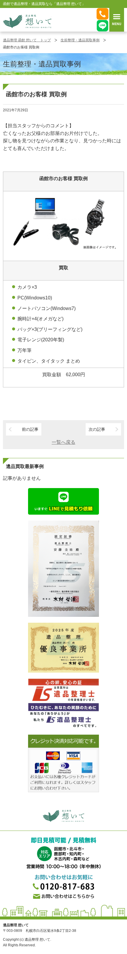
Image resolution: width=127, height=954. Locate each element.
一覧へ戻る (63, 442)
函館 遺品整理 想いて (27, 21)
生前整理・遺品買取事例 (80, 40)
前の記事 (30, 429)
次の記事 (97, 429)
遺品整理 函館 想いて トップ (27, 40)
